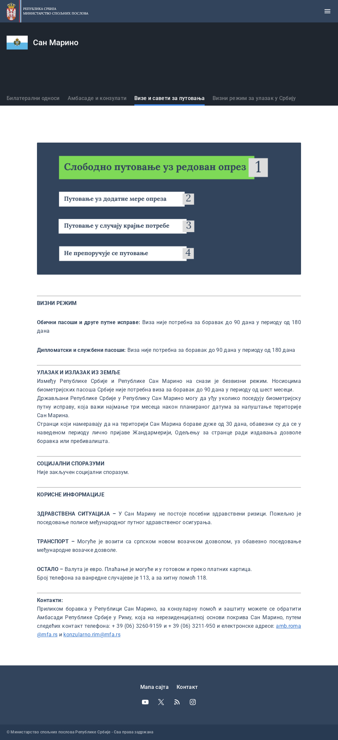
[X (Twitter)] (161, 702)
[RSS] (177, 702)
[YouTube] (145, 702)
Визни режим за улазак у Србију (254, 98)
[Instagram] (193, 702)
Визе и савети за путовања (169, 98)
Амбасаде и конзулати (97, 98)
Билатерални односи (33, 98)
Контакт (187, 687)
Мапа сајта (154, 687)
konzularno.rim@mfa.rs (91, 634)
